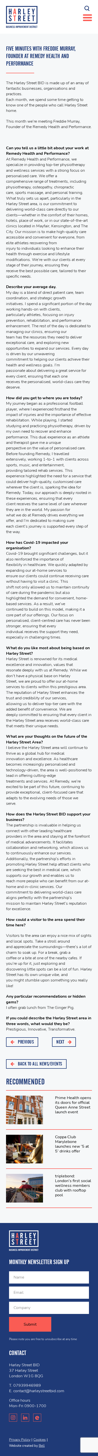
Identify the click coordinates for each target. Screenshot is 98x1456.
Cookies (39, 1439)
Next (60, 1042)
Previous (25, 1042)
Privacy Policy (19, 1439)
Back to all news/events (39, 1064)
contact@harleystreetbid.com (38, 1391)
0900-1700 (35, 1406)
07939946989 (27, 1385)
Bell (42, 1445)
